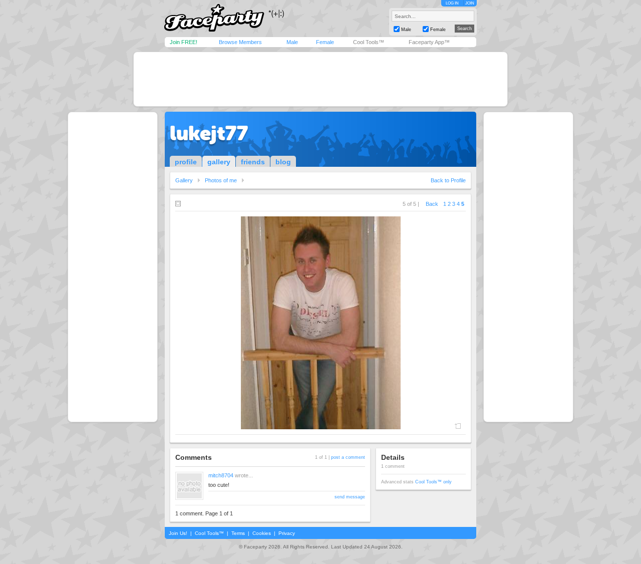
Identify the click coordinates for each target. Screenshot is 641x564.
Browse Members (240, 42)
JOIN (469, 3)
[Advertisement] (320, 79)
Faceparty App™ (429, 42)
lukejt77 (209, 133)
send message (350, 496)
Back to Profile (448, 180)
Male (292, 42)
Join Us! (178, 533)
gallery (218, 162)
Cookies (261, 533)
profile (186, 162)
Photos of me (221, 180)
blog (283, 162)
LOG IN (452, 3)
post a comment (348, 457)
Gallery (184, 180)
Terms (238, 533)
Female (325, 42)
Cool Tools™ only (433, 481)
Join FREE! (183, 42)
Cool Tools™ (368, 42)
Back (432, 204)
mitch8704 (220, 475)
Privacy (286, 533)
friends (253, 162)
